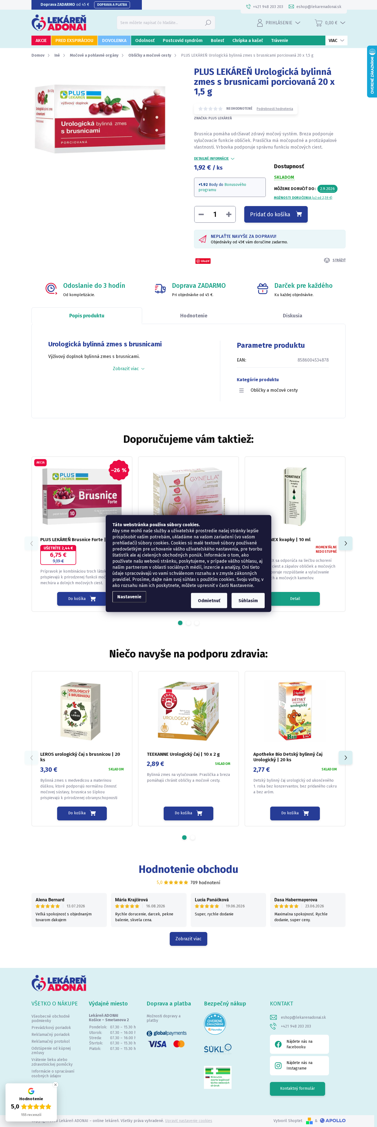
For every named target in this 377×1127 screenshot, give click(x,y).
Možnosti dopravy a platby (163, 1018)
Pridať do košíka (270, 214)
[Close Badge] (55, 1084)
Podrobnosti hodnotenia (275, 109)
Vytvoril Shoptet (288, 1120)
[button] (180, 622)
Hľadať (208, 22)
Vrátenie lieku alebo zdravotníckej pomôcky (52, 1062)
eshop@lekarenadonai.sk (303, 1017)
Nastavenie (129, 596)
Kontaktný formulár (297, 1088)
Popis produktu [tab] (86, 316)
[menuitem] (41, 40)
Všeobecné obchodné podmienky (50, 1018)
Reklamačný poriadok (50, 1034)
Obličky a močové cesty (274, 390)
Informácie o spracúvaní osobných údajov (52, 1073)
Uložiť (205, 261)
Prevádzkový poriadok (51, 1027)
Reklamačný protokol (50, 1041)
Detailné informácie (211, 158)
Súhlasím (248, 600)
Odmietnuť (209, 600)
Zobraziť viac (188, 938)
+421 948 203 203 (296, 1026)
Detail (295, 598)
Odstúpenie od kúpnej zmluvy (51, 1050)
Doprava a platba (112, 5)
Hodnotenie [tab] (193, 316)
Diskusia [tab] (292, 316)
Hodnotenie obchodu (188, 869)
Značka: (213, 118)
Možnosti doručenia (303, 198)
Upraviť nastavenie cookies (188, 1120)
